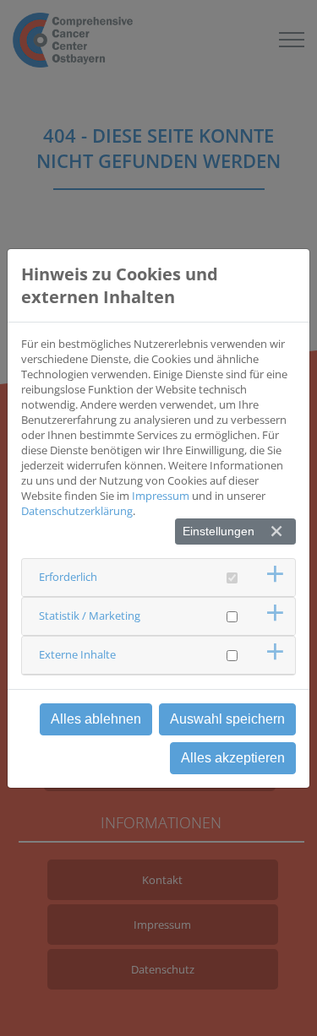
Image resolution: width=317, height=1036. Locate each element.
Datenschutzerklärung (77, 510)
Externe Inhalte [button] (77, 654)
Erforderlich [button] (68, 576)
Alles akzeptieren (233, 758)
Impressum (160, 495)
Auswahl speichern (227, 719)
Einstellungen (218, 531)
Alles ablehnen (96, 719)
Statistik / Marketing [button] (89, 615)
